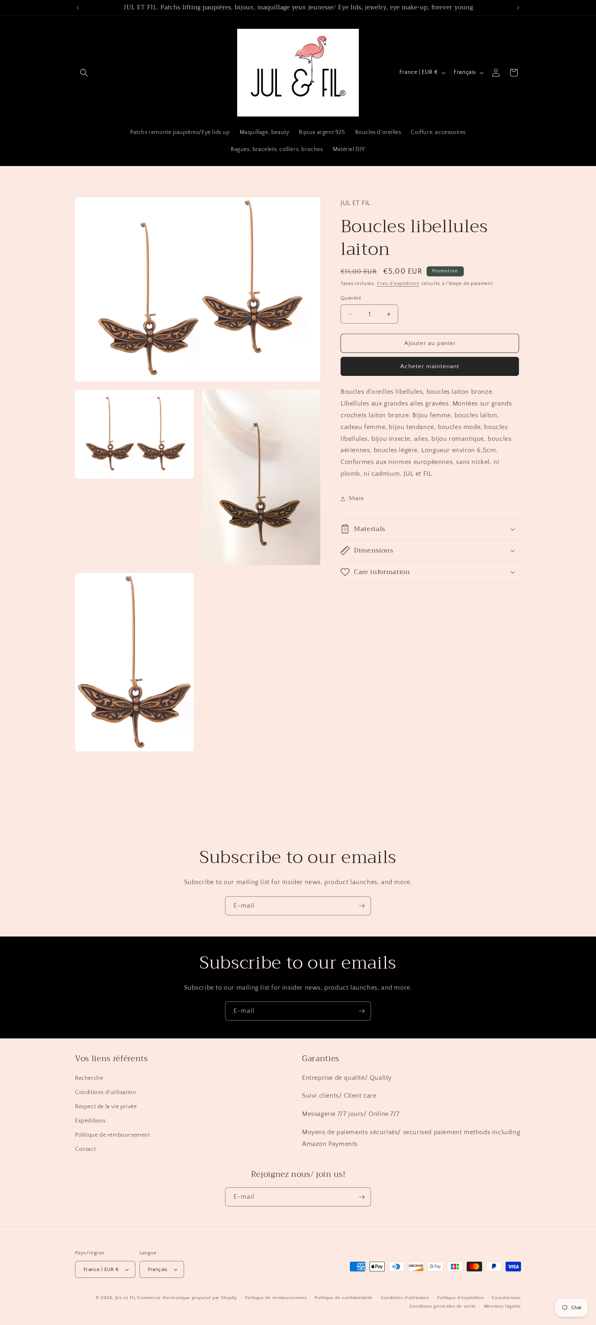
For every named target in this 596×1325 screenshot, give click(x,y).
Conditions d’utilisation (405, 1297)
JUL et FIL (125, 1297)
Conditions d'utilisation (105, 1092)
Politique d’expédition (460, 1297)
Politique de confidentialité (344, 1297)
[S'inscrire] (362, 905)
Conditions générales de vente (442, 1306)
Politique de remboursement (112, 1135)
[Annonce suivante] (518, 7)
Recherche (89, 1078)
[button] (84, 73)
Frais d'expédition (398, 284)
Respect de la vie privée (106, 1106)
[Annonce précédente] (78, 7)
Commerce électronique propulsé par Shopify (187, 1297)
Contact (85, 1149)
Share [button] (356, 499)
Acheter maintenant (429, 366)
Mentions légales (502, 1306)
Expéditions (90, 1121)
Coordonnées (506, 1297)
